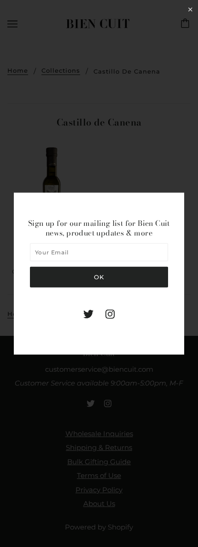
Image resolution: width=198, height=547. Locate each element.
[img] (88, 313)
